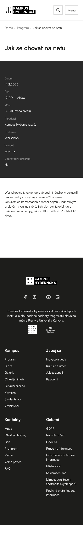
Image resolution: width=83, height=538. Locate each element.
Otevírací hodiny (15, 435)
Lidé (7, 442)
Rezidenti (52, 379)
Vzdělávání (12, 406)
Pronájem (11, 448)
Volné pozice (13, 462)
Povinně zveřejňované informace (60, 493)
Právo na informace (59, 448)
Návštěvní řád (55, 435)
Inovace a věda (56, 359)
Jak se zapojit (55, 372)
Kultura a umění (56, 366)
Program (23, 28)
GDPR (50, 428)
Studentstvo (13, 399)
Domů (9, 28)
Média (9, 455)
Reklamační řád (56, 473)
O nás (8, 366)
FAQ (7, 468)
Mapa (8, 428)
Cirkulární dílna (15, 386)
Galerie (9, 372)
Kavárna (10, 393)
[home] (29, 10)
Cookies (51, 442)
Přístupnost (53, 466)
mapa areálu (22, 111)
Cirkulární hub (14, 379)
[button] (71, 10)
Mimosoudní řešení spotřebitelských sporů (61, 482)
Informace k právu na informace (60, 457)
